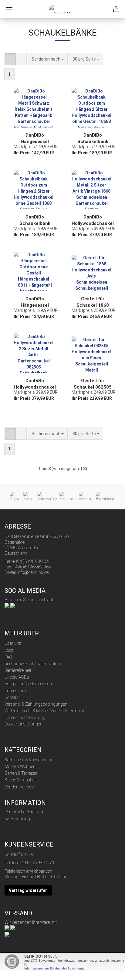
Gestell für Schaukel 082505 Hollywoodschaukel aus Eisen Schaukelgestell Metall (93, 384)
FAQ (8, 657)
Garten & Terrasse (21, 773)
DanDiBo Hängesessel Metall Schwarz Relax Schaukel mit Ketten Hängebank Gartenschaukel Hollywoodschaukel (35, 138)
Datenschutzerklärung (25, 717)
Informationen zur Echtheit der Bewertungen (55, 968)
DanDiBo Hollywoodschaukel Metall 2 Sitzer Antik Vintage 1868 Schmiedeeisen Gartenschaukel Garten (93, 220)
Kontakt (12, 697)
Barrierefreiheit (18, 670)
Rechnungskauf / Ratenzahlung (33, 663)
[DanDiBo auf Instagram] (12, 605)
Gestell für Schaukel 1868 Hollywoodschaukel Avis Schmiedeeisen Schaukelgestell (93, 302)
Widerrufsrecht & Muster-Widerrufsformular (44, 710)
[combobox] (48, 59)
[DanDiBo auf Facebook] (7, 605)
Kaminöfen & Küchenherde (29, 759)
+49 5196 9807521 (37, 862)
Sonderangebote (20, 786)
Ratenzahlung (17, 818)
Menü (9, 9)
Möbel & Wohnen (20, 766)
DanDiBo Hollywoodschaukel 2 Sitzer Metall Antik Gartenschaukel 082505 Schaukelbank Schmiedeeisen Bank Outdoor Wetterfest (35, 384)
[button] (10, 59)
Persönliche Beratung (24, 811)
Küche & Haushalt (21, 779)
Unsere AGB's (17, 677)
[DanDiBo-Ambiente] (62, 9)
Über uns (13, 643)
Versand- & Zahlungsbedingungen (36, 704)
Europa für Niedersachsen (28, 683)
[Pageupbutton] (108, 961)
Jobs (9, 650)
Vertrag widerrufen (28, 890)
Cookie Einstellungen (23, 723)
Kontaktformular (19, 854)
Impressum (15, 690)
